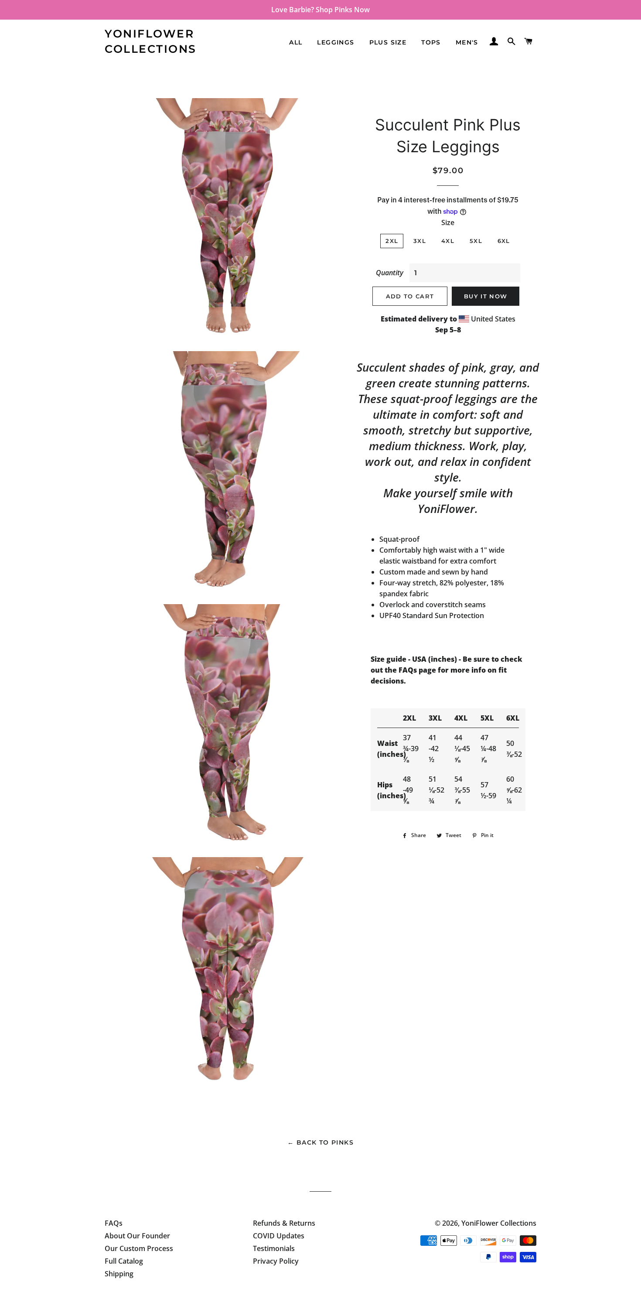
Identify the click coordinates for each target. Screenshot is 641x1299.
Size (447, 222)
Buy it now (485, 296)
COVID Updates (278, 1236)
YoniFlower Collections (151, 41)
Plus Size (388, 42)
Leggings (335, 42)
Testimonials (274, 1248)
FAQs (114, 1223)
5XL (476, 240)
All (295, 42)
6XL (504, 240)
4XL (447, 240)
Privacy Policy (276, 1261)
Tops (431, 42)
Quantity (389, 272)
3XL (419, 240)
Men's (467, 42)
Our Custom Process (139, 1248)
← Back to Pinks (320, 1142)
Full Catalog (124, 1261)
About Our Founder (137, 1236)
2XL (391, 240)
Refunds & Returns (284, 1223)
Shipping (119, 1273)
